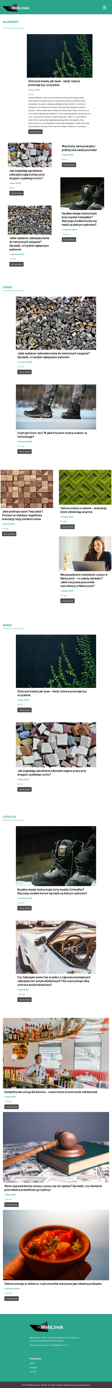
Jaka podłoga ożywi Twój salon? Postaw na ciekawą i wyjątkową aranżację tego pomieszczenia (22, 515)
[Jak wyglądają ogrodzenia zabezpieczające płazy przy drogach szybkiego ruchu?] (30, 154)
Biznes (31, 94)
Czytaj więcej (35, 131)
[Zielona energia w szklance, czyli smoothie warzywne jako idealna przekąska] (56, 1245)
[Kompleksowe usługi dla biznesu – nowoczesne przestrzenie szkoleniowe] (56, 1053)
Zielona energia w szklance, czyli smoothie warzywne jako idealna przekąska (53, 1283)
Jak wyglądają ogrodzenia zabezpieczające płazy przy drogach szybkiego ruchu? (27, 174)
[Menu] (104, 7)
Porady (12, 259)
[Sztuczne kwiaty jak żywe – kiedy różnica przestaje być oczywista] (59, 55)
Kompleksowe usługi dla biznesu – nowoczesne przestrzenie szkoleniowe (50, 1092)
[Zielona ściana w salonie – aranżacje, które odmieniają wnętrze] (85, 487)
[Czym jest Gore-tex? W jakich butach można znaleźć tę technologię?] (56, 406)
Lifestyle (65, 234)
